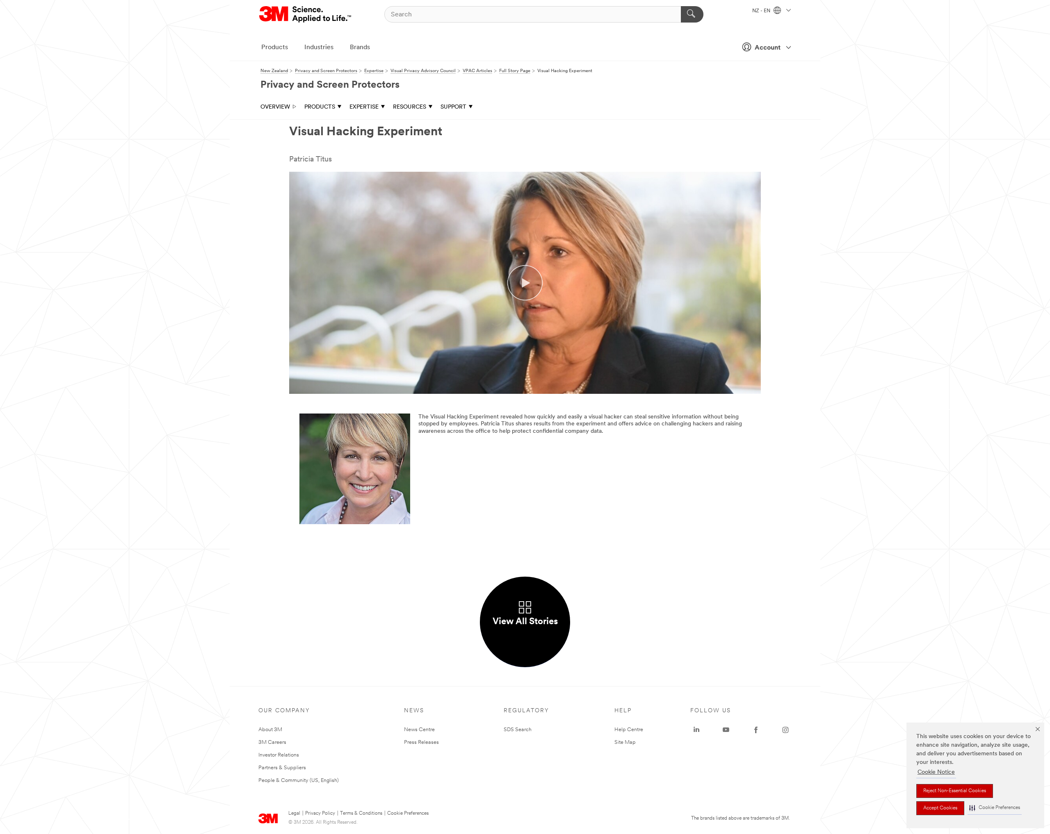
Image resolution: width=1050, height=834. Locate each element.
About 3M (270, 729)
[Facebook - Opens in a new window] (756, 730)
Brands (360, 47)
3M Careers (272, 742)
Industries (318, 47)
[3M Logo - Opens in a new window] (305, 14)
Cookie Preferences (408, 813)
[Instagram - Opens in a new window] (785, 730)
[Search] (692, 14)
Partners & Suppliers (282, 767)
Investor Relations (278, 755)
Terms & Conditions (361, 813)
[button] (995, 808)
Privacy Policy (320, 813)
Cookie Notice (936, 772)
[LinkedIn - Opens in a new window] (696, 730)
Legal (294, 813)
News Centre (419, 729)
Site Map (625, 742)
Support (453, 107)
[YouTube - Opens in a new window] (726, 730)
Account (767, 48)
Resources (409, 107)
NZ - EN (762, 11)
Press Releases (421, 742)
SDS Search (518, 729)
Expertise (364, 107)
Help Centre (628, 729)
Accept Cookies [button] (940, 808)
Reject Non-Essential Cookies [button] (954, 791)
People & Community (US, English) (298, 780)
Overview (275, 107)
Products (274, 47)
